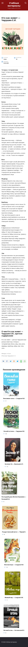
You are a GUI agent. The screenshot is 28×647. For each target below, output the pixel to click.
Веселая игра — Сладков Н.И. (14, 564)
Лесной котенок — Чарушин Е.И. (14, 431)
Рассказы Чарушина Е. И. (9, 356)
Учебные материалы (14, 4)
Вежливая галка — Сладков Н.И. (14, 398)
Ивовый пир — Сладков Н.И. (14, 597)
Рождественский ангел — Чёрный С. (14, 532)
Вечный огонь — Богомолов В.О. (14, 630)
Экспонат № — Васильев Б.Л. (14, 464)
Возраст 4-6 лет (6, 353)
